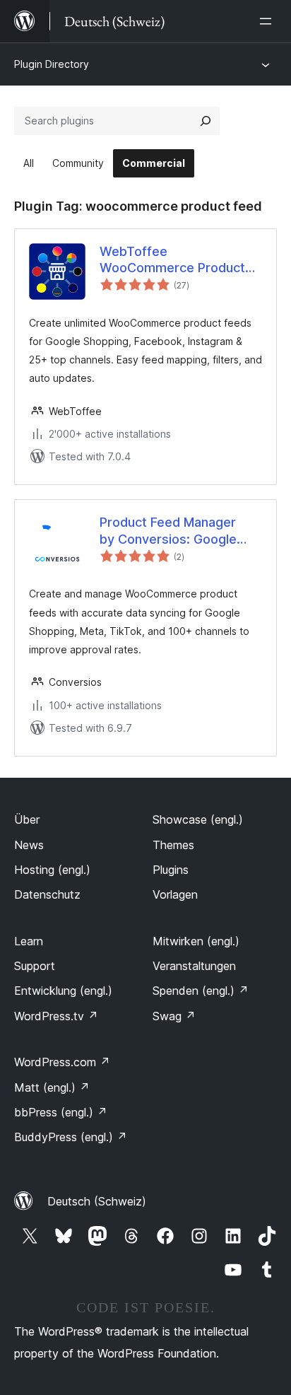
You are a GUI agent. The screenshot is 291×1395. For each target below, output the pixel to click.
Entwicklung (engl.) (63, 990)
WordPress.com (62, 1062)
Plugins (171, 870)
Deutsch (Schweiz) (96, 1201)
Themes (173, 845)
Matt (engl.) (52, 1087)
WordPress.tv (56, 1016)
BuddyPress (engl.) (70, 1137)
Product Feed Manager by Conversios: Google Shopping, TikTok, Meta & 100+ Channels (176, 531)
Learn (28, 941)
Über (27, 819)
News (29, 845)
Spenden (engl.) (201, 990)
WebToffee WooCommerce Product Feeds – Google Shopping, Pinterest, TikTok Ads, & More (172, 260)
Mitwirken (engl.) (196, 941)
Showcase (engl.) (198, 819)
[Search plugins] (205, 121)
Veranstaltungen (194, 966)
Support (34, 966)
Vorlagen (175, 894)
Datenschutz (47, 894)
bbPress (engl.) (60, 1112)
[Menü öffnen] (268, 21)
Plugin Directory (51, 64)
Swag (174, 1016)
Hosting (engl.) (52, 870)
